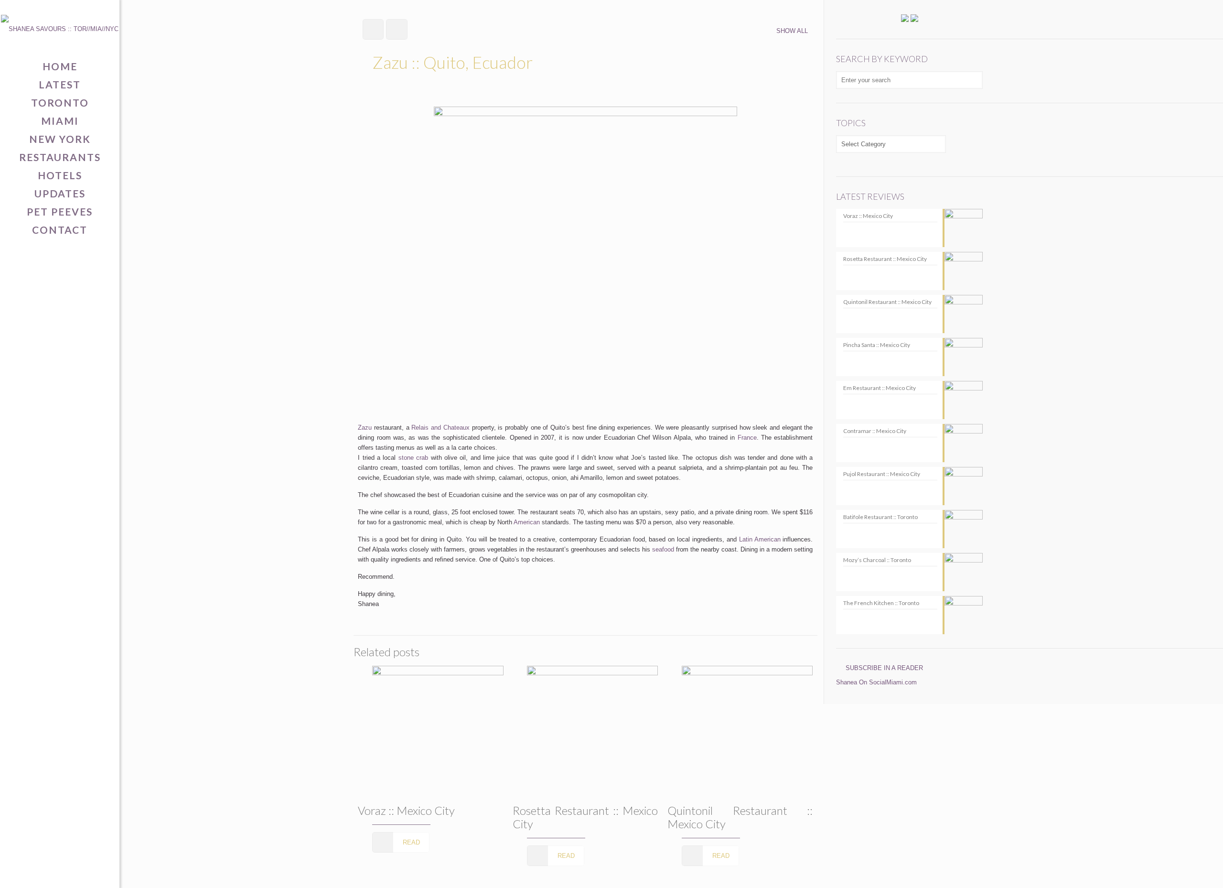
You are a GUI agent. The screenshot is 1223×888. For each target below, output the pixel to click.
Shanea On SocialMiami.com (876, 682)
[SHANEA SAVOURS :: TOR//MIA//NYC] (59, 28)
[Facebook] (30, 872)
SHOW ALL (792, 30)
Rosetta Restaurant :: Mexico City (585, 817)
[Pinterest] (60, 872)
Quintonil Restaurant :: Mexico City (740, 817)
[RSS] (90, 872)
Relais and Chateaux (440, 427)
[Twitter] (45, 872)
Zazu (365, 427)
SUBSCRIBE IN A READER (884, 667)
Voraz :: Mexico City (406, 810)
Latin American (760, 539)
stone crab (413, 457)
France (747, 437)
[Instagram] (75, 872)
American (527, 522)
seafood (663, 549)
